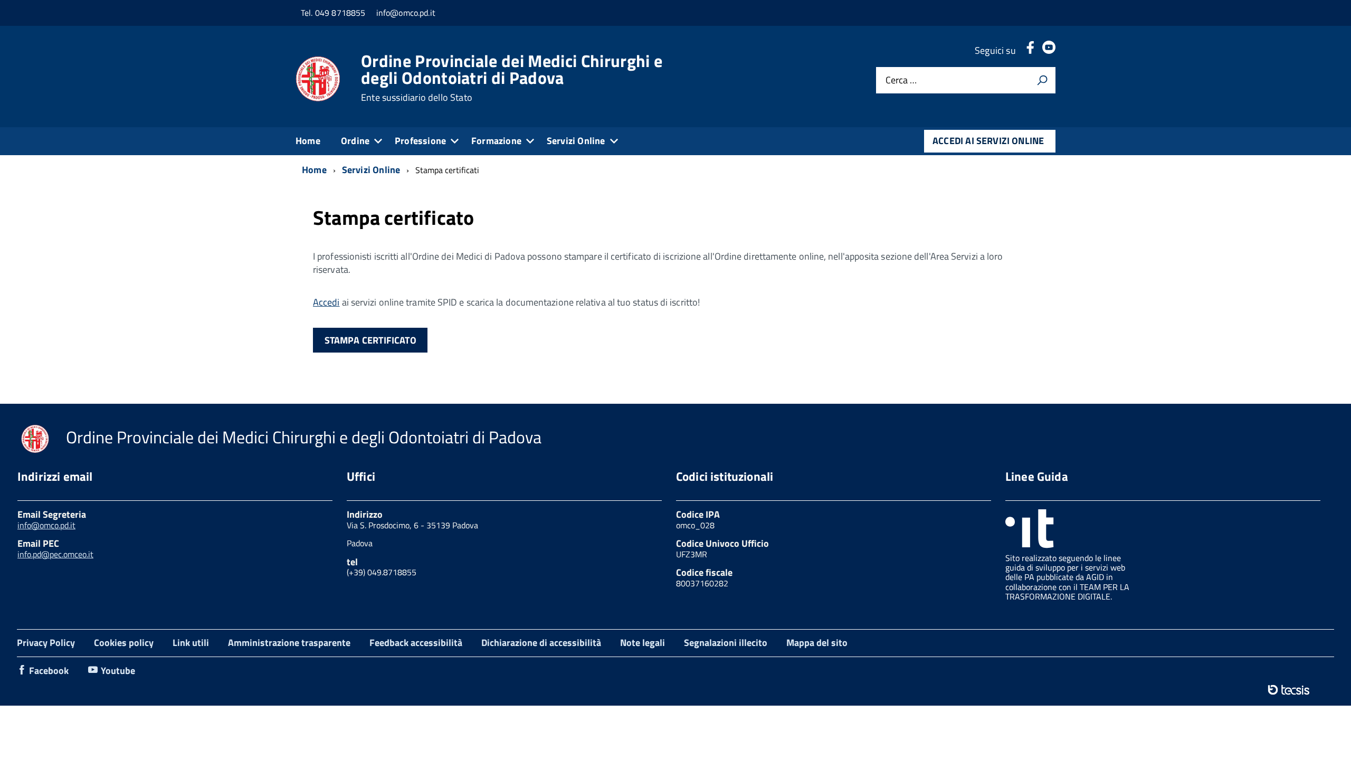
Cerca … (901, 80)
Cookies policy (124, 642)
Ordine (355, 141)
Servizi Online (576, 141)
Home (308, 141)
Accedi (326, 302)
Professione (420, 141)
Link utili (191, 642)
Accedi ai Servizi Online (988, 141)
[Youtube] (1048, 50)
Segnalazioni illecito (725, 642)
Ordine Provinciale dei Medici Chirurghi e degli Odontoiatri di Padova (511, 77)
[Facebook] (1030, 50)
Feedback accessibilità (415, 642)
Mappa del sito (817, 642)
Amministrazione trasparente (289, 642)
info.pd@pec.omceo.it (55, 554)
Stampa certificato (370, 340)
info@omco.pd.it (46, 525)
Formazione (496, 141)
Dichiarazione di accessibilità (541, 642)
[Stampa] (1042, 80)
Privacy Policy (46, 642)
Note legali (642, 642)
